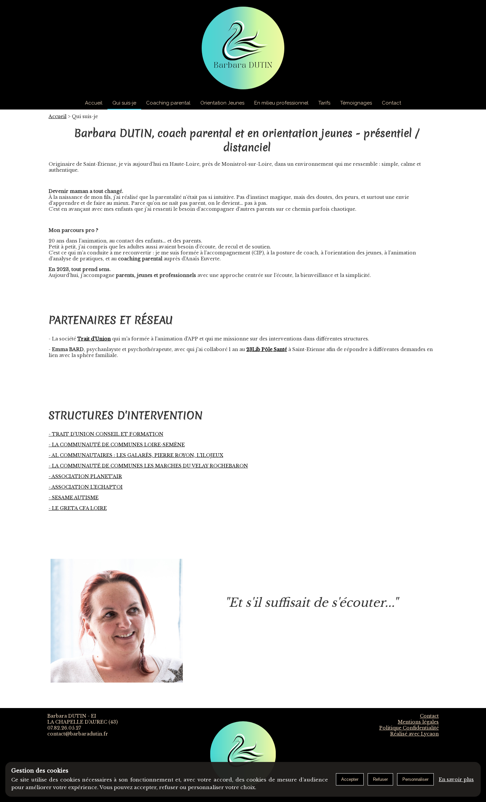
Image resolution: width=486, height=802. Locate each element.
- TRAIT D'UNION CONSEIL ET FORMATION (106, 434)
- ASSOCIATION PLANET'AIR (85, 476)
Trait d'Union (94, 339)
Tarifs (324, 103)
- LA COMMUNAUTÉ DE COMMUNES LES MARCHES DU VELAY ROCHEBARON (148, 466)
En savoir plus (456, 779)
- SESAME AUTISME (74, 498)
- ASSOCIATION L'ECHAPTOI (86, 487)
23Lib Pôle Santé (266, 349)
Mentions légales (418, 722)
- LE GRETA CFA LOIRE (78, 508)
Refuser (380, 779)
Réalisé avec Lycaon (414, 734)
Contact (391, 103)
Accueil (93, 103)
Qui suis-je (124, 103)
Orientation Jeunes (222, 103)
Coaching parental (168, 103)
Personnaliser (415, 779)
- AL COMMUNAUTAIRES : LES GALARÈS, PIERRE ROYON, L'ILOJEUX (136, 455)
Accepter (349, 779)
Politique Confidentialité (409, 728)
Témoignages (356, 103)
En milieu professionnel (281, 103)
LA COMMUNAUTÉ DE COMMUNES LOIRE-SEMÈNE (117, 445)
